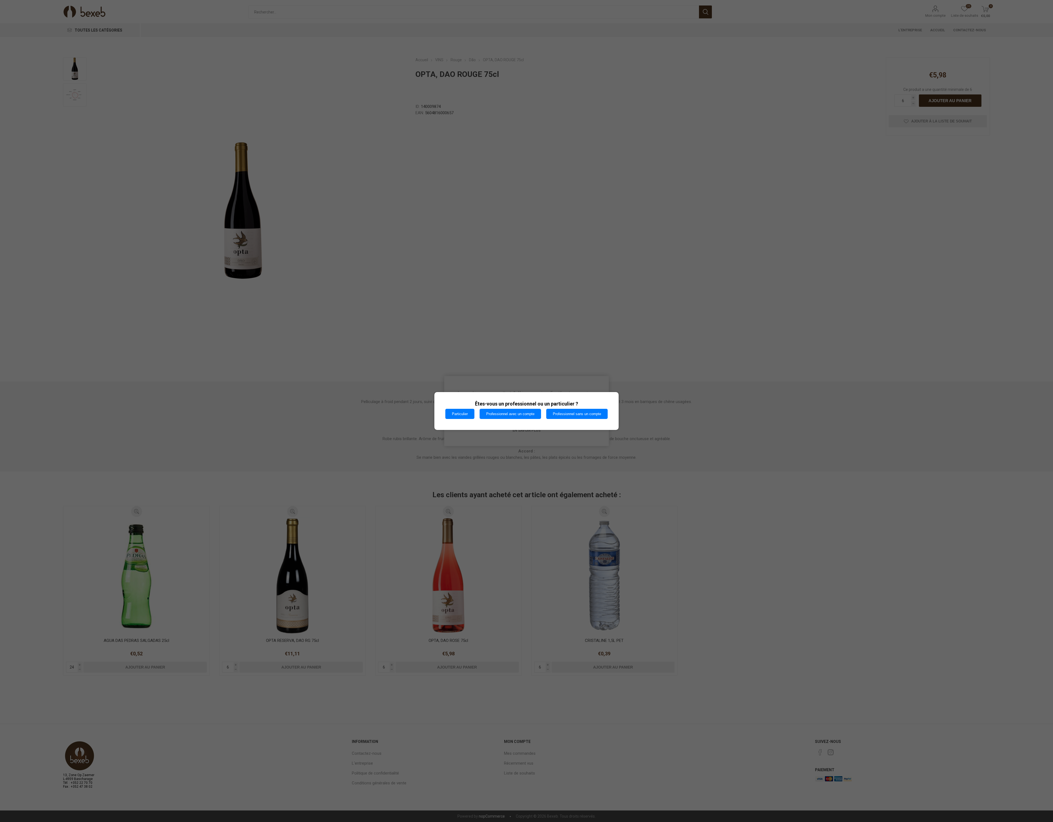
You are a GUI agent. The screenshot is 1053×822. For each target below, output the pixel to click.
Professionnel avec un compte (510, 414)
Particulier (460, 414)
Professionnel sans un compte (577, 414)
